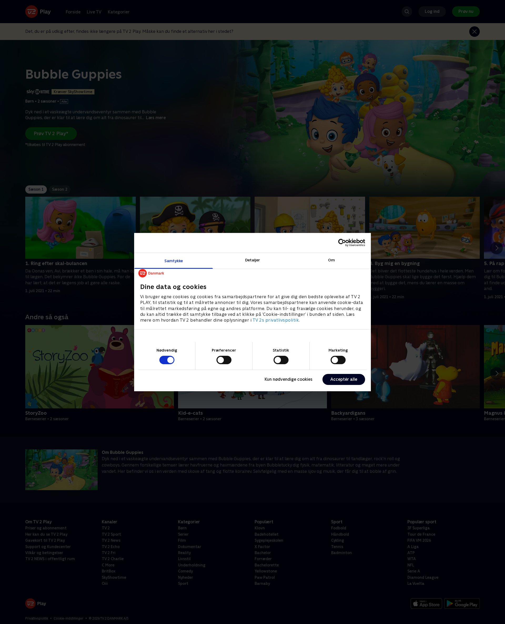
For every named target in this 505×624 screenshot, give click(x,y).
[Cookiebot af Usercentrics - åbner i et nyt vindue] (342, 243)
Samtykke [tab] (173, 260)
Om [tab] (331, 259)
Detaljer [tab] (252, 259)
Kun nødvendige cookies (288, 379)
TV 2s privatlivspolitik (275, 320)
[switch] (223, 360)
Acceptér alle (343, 379)
